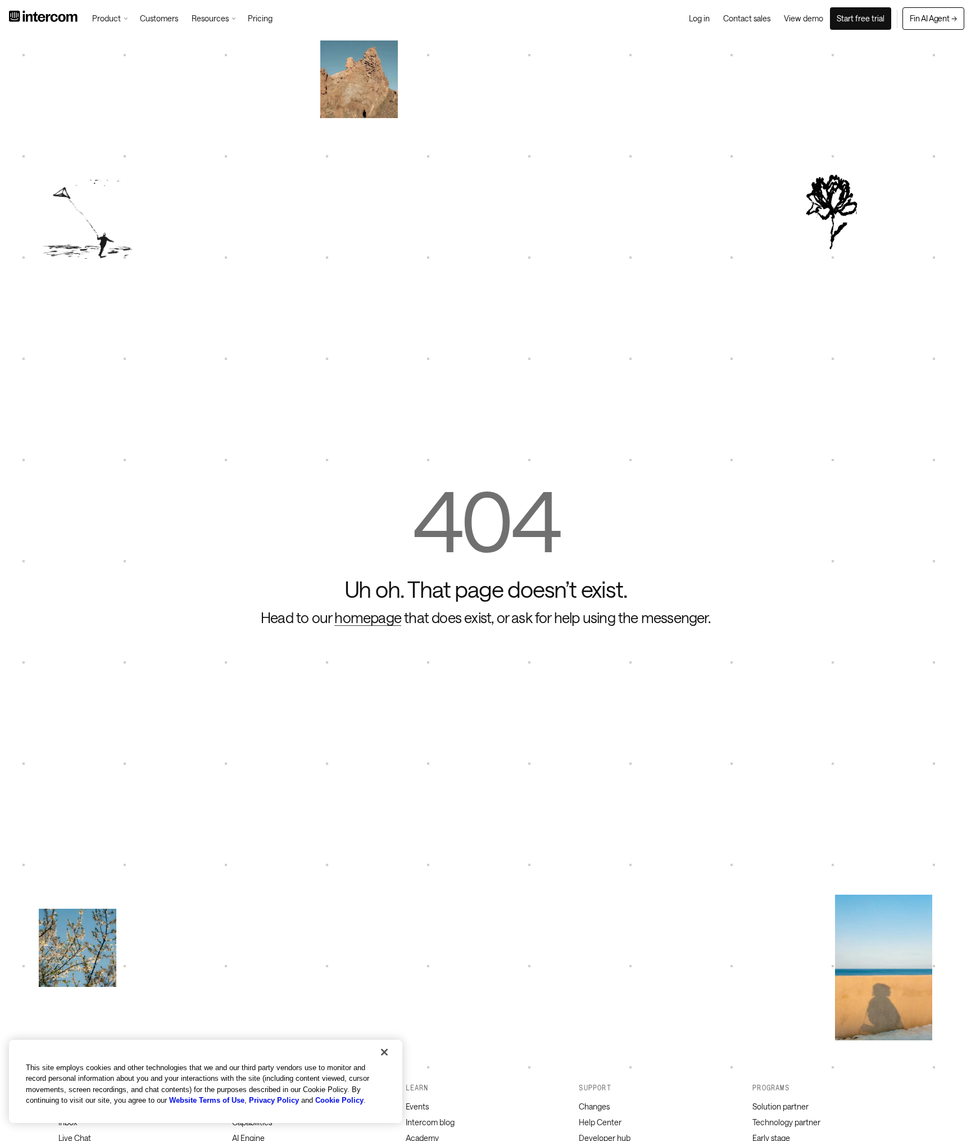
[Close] (384, 1052)
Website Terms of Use (206, 1100)
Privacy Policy (274, 1100)
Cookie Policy (339, 1100)
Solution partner (780, 1106)
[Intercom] (43, 18)
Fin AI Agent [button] (933, 18)
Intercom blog (430, 1122)
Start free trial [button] (860, 18)
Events (417, 1106)
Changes (594, 1106)
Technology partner (786, 1122)
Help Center (600, 1122)
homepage (367, 617)
